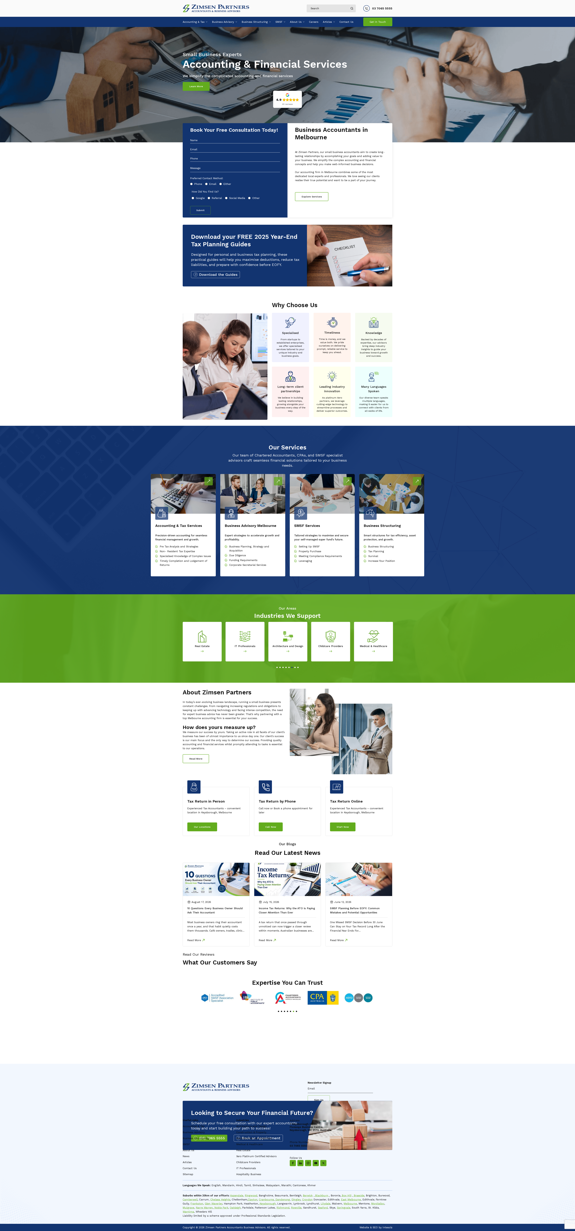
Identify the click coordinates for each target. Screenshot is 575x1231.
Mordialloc (377, 1203)
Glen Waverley (214, 1203)
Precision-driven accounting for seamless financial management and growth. (181, 537)
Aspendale (236, 1195)
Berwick (308, 1195)
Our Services (287, 447)
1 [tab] (277, 667)
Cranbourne (266, 1199)
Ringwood (251, 1195)
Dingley (296, 1199)
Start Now (343, 826)
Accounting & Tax (194, 21)
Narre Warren (204, 1207)
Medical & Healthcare (289, 646)
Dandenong (282, 1199)
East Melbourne (351, 1199)
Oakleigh (235, 1207)
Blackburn (321, 1195)
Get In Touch (378, 21)
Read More (208, 481)
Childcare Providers (246, 646)
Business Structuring (255, 21)
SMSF (279, 21)
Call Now (270, 826)
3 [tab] (283, 667)
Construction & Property (375, 646)
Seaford (323, 1207)
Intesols (387, 1227)
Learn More (196, 86)
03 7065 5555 (382, 8)
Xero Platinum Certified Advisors (256, 1156)
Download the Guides (218, 275)
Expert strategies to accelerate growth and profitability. (252, 537)
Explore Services (312, 196)
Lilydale (325, 1203)
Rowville (296, 1207)
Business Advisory (223, 21)
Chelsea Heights (220, 1199)
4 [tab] (286, 667)
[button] (206, 21)
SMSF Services (307, 526)
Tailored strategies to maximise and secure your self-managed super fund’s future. (321, 537)
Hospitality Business (248, 1174)
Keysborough (267, 1203)
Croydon (307, 1199)
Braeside (358, 1195)
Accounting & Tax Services (178, 526)
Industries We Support (287, 615)
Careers (313, 21)
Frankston (196, 1203)
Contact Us (346, 21)
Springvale (343, 1207)
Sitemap (188, 1174)
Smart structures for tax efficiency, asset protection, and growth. (390, 537)
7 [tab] (295, 667)
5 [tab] (289, 667)
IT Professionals (246, 1168)
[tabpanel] (203, 641)
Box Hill (346, 1195)
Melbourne (350, 1203)
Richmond (283, 1207)
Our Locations (202, 826)
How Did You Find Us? (205, 191)
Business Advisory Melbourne (250, 526)
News (186, 1156)
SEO (375, 1227)
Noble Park (221, 1207)
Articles (327, 21)
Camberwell (190, 1199)
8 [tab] (298, 667)
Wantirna (188, 1211)
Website (364, 1227)
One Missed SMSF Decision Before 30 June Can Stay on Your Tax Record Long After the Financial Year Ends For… (357, 926)
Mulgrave (188, 1207)
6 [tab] (292, 667)
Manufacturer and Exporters (332, 646)
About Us (296, 21)
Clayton (252, 1199)
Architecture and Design (203, 646)
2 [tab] (280, 667)
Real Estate (243, 1150)
